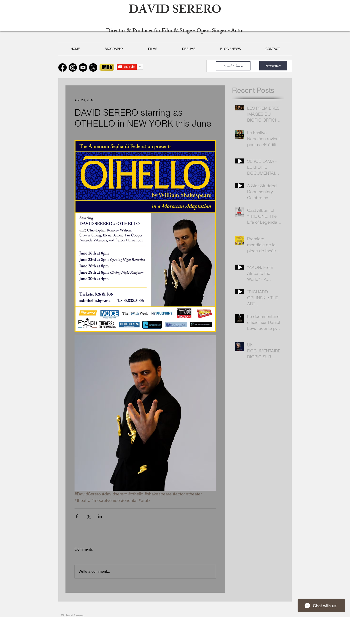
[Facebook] (62, 67)
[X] (93, 67)
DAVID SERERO (175, 11)
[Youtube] (83, 67)
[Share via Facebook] (77, 516)
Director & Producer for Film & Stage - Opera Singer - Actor (175, 31)
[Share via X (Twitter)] (88, 516)
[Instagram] (73, 67)
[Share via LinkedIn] (100, 516)
